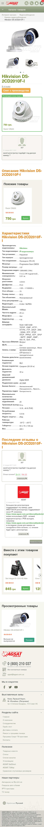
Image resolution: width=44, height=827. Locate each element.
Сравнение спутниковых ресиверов (17, 771)
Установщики (8, 761)
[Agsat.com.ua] (12, 3)
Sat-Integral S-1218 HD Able (17, 578)
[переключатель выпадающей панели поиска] (26, 3)
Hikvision (23, 248)
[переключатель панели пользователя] (36, 3)
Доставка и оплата (10, 730)
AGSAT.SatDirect (9, 764)
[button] (20, 72)
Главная (6, 716)
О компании (7, 720)
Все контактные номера (17, 669)
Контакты (6, 740)
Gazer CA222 (8, 129)
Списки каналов (9, 757)
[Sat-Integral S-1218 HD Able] (18, 568)
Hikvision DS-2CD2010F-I (13, 630)
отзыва (6, 86)
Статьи (5, 754)
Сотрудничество (9, 723)
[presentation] (4, 575)
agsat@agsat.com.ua (16, 674)
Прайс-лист (7, 726)
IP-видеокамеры (27, 251)
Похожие (29, 640)
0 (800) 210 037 (19, 663)
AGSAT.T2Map (8, 767)
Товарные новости (10, 751)
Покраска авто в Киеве (11, 785)
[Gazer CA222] (18, 198)
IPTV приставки (8, 788)
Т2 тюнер (5, 792)
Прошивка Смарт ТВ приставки (15, 736)
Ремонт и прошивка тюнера (14, 733)
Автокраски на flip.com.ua (12, 782)
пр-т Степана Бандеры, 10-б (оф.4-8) (23, 703)
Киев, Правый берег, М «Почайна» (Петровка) (18, 699)
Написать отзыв (36, 542)
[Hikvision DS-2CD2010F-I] (22, 42)
